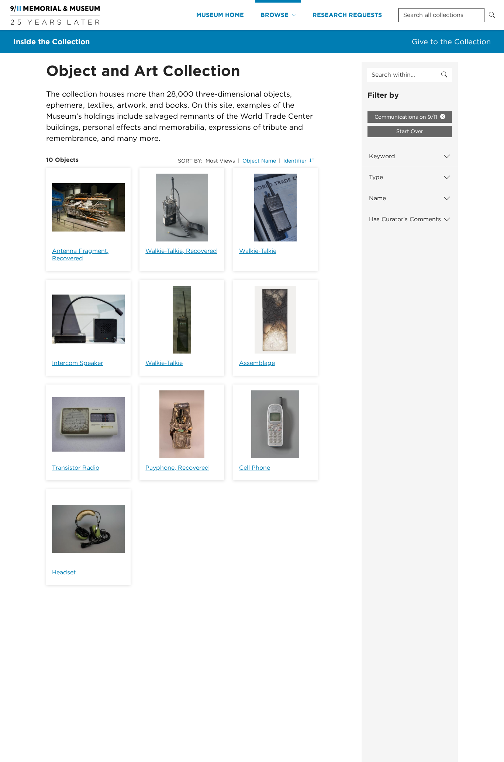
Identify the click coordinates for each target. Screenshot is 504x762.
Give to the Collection (451, 41)
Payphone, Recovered (177, 467)
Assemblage (257, 362)
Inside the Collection (51, 41)
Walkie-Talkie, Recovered (181, 250)
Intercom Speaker (77, 362)
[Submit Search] (492, 15)
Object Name (259, 161)
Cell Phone (254, 467)
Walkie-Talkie (257, 250)
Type (376, 177)
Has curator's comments (405, 219)
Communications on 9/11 (406, 117)
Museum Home (220, 14)
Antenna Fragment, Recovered (80, 254)
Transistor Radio (75, 467)
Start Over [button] (409, 131)
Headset (64, 572)
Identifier (295, 161)
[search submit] (444, 75)
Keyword (382, 156)
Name (377, 198)
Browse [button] (274, 14)
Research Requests (347, 14)
